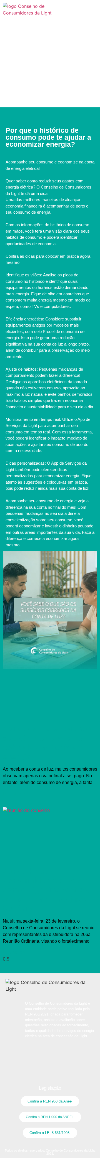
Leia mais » (14, 793)
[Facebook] (39, 26)
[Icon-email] (61, 26)
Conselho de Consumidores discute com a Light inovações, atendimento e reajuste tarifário (46, 890)
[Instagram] (50, 26)
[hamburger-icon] (91, 7)
